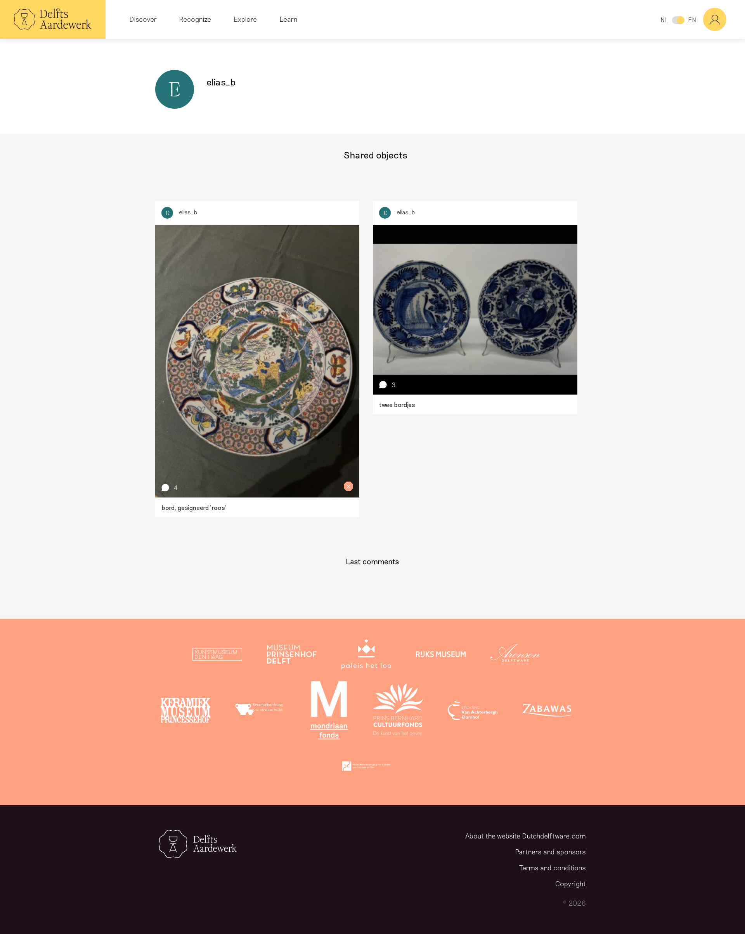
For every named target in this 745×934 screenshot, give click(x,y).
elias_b (188, 212)
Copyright (570, 883)
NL (664, 19)
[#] (724, 19)
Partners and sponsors (550, 851)
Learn (288, 19)
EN (692, 19)
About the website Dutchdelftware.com (525, 835)
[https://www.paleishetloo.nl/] (366, 656)
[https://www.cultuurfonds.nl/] (398, 712)
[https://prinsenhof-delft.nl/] (292, 656)
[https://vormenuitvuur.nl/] (366, 768)
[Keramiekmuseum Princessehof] (185, 712)
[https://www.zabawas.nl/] (547, 712)
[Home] (53, 19)
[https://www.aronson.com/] (515, 656)
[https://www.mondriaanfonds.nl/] (329, 712)
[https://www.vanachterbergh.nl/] (472, 712)
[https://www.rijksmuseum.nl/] (441, 656)
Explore (245, 19)
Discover (143, 19)
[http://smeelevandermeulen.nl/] (260, 712)
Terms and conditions (552, 867)
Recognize (195, 19)
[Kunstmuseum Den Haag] (217, 656)
